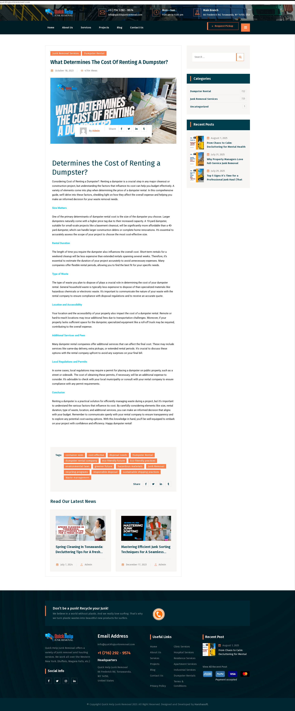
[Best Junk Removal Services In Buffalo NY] (59, 12)
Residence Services (184, 658)
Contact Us (136, 27)
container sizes (74, 455)
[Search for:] (218, 57)
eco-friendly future (113, 460)
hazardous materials (130, 466)
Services (86, 27)
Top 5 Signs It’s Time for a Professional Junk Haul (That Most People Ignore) (224, 177)
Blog (119, 27)
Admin (88, 564)
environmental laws (77, 466)
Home (50, 27)
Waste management (77, 477)
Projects (104, 27)
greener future (103, 466)
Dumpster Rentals (184, 675)
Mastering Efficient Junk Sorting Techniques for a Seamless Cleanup (145, 552)
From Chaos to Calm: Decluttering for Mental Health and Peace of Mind (226, 145)
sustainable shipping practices (141, 471)
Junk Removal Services (65, 53)
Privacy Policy (158, 685)
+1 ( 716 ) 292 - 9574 (120, 10)
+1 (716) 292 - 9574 (114, 653)
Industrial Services (185, 669)
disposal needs (118, 455)
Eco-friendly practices (142, 460)
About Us (67, 27)
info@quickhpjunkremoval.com (125, 14)
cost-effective (96, 455)
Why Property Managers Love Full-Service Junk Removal (225, 161)
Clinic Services (182, 646)
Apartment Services (185, 664)
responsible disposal (105, 471)
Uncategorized (199, 106)
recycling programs (77, 471)
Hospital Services (184, 652)
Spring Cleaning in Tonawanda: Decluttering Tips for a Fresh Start (79, 552)
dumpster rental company (81, 460)
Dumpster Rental (94, 53)
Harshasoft (201, 704)
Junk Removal (156, 466)
